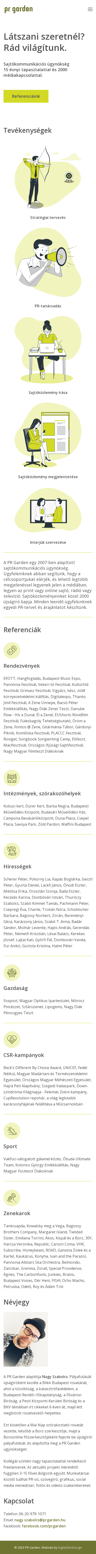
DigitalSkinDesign (70, 1547)
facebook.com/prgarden (44, 1526)
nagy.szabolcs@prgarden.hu (39, 1519)
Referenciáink (26, 96)
